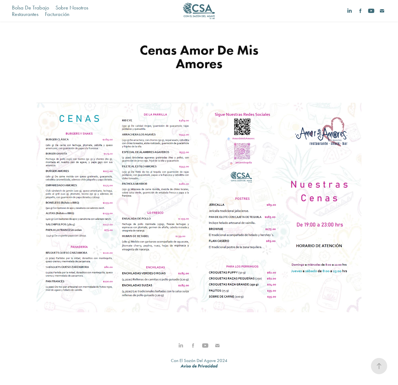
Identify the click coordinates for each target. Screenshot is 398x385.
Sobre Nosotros (72, 7)
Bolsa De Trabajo (30, 7)
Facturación (57, 14)
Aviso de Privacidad (199, 366)
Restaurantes (25, 14)
